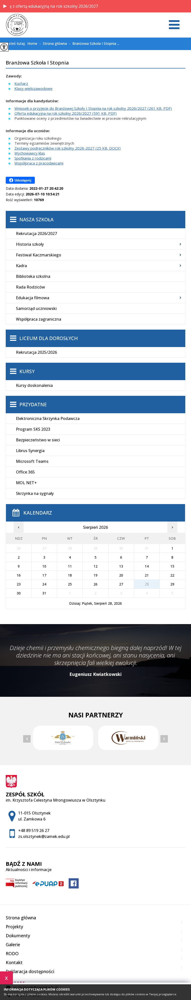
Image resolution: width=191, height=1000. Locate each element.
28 (147, 584)
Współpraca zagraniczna (38, 319)
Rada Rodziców (30, 287)
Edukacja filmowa (32, 297)
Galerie (13, 944)
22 (172, 575)
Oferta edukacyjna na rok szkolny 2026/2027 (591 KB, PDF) (65, 113)
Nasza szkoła (36, 219)
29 (172, 584)
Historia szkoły (30, 244)
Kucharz (21, 83)
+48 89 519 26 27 (33, 830)
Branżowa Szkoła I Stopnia (37, 63)
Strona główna (53, 44)
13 (121, 566)
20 (121, 575)
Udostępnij (23, 180)
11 (70, 566)
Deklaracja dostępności (30, 971)
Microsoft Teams (32, 461)
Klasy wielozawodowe (33, 88)
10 (44, 566)
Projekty (14, 926)
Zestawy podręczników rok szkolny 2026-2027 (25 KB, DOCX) (67, 148)
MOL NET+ (26, 482)
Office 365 (25, 472)
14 (147, 566)
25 (70, 584)
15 (172, 566)
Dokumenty (18, 935)
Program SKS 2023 (33, 429)
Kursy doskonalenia (34, 385)
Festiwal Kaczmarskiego (38, 255)
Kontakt (14, 962)
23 (19, 584)
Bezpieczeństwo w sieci (38, 440)
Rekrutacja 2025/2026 (36, 352)
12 (95, 566)
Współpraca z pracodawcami (38, 163)
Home (32, 43)
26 (95, 584)
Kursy (27, 371)
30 (19, 593)
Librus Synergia (30, 450)
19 (95, 575)
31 (44, 593)
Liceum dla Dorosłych (48, 338)
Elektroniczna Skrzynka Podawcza (48, 418)
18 (70, 575)
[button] (5, 6)
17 (44, 575)
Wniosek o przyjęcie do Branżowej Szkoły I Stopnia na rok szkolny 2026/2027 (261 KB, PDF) (93, 108)
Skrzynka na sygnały (35, 493)
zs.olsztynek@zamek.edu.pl (44, 836)
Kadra (21, 265)
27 (121, 584)
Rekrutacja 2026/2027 (36, 233)
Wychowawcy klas (29, 153)
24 (44, 584)
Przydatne (33, 404)
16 (19, 575)
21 (147, 575)
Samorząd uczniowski (36, 308)
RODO (12, 953)
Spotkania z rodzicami (32, 158)
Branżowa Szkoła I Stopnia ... (94, 44)
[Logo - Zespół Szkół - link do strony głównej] (17, 25)
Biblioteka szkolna (33, 276)
